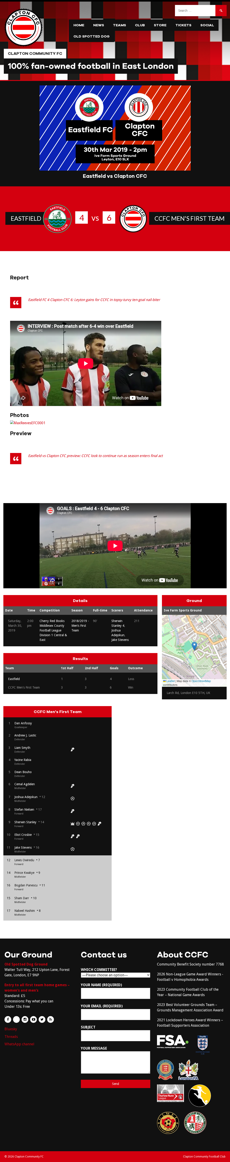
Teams (119, 25)
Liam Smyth (22, 747)
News (98, 25)
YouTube (33, 1019)
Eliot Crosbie (23, 834)
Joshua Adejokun (26, 797)
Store (160, 25)
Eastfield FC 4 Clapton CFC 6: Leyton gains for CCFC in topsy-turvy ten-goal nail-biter (94, 300)
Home (78, 25)
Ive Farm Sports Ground (183, 610)
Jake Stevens (120, 640)
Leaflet (170, 681)
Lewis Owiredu (24, 860)
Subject (88, 1027)
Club (140, 25)
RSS (50, 1019)
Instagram (25, 1019)
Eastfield (26, 218)
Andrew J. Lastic (25, 735)
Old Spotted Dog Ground (26, 964)
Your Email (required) (102, 1006)
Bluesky (10, 1029)
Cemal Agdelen (24, 784)
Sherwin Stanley (25, 822)
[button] (194, 646)
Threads (11, 1037)
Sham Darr (21, 898)
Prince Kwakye (24, 872)
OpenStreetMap (201, 681)
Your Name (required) (101, 985)
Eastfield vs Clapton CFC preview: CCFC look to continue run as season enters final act (95, 456)
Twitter (42, 1019)
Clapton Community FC (35, 53)
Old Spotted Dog (91, 36)
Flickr (16, 1019)
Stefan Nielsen (24, 809)
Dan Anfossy (23, 723)
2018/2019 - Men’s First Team (80, 625)
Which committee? (99, 970)
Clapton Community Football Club (204, 1156)
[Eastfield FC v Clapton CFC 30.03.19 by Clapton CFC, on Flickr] (27, 423)
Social (207, 25)
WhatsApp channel (19, 1044)
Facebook (7, 1019)
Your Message (94, 1048)
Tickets (183, 25)
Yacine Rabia (22, 760)
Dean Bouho (23, 772)
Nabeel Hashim (24, 910)
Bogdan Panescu (26, 885)
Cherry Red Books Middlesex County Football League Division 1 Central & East (53, 630)
